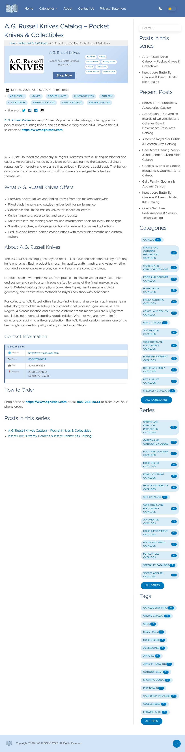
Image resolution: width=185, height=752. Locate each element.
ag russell (17, 96)
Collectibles (101, 67)
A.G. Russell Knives (17, 120)
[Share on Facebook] (30, 110)
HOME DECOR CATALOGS (159, 290)
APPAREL (150, 656)
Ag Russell (91, 57)
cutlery (107, 96)
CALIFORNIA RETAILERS (158, 696)
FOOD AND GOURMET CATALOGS (159, 279)
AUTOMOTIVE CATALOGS (159, 332)
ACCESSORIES (153, 648)
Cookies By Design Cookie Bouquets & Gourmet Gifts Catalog (161, 170)
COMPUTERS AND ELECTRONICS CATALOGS (159, 345)
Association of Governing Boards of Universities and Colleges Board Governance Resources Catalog (160, 123)
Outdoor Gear (109, 72)
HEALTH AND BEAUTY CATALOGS (159, 313)
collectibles (16, 102)
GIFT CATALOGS (154, 323)
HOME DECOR (153, 640)
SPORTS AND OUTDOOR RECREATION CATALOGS (159, 253)
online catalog (99, 102)
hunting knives (84, 96)
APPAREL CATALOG (156, 664)
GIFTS (148, 624)
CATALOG (151, 240)
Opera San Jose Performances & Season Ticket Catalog (159, 213)
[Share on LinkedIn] (36, 110)
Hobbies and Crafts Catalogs (32, 43)
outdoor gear (71, 102)
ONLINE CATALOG (155, 616)
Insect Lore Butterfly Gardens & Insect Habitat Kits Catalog (50, 436)
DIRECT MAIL (152, 632)
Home (29, 8)
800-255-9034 (37, 359)
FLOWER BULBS (154, 712)
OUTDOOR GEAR (154, 672)
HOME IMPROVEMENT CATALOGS (159, 358)
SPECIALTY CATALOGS (158, 391)
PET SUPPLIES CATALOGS (159, 381)
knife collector (43, 102)
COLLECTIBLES (153, 704)
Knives (102, 57)
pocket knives (57, 96)
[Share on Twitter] (24, 110)
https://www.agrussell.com (42, 130)
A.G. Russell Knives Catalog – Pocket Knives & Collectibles (49, 430)
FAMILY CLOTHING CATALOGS (159, 302)
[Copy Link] (42, 110)
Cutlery (90, 67)
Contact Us (86, 8)
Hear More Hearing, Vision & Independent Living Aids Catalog (161, 155)
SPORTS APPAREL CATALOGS (159, 575)
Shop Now (64, 75)
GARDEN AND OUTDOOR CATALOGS (159, 268)
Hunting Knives (109, 62)
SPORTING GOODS (155, 680)
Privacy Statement (113, 8)
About (67, 8)
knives (36, 96)
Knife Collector (93, 72)
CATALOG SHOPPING (157, 608)
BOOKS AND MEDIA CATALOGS (159, 370)
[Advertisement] (70, 143)
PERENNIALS (152, 688)
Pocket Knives (93, 62)
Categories (47, 8)
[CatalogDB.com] (13, 8)
